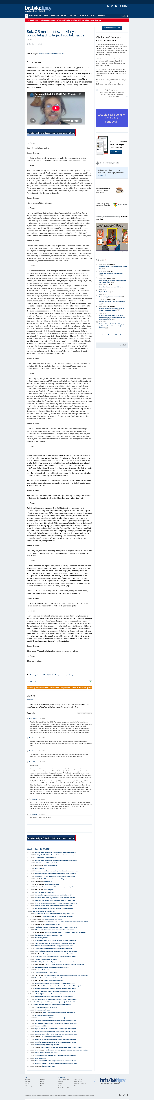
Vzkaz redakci (78, 1081)
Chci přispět (116, 152)
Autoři (93, 16)
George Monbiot (39, 1050)
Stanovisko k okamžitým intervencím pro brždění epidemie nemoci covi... (56, 871)
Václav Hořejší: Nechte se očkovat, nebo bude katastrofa (51, 994)
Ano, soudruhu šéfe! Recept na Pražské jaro (112, 302)
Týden (104, 335)
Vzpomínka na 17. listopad (53, 924)
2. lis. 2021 (42, 738)
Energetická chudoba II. (52, 884)
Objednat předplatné (112, 28)
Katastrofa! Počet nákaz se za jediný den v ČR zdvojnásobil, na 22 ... (55, 914)
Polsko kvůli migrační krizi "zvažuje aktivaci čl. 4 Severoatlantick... (54, 997)
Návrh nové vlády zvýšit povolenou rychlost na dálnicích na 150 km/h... (62, 1047)
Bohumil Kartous (39, 919)
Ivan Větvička (111, 306)
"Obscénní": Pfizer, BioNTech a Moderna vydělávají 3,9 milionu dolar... (55, 900)
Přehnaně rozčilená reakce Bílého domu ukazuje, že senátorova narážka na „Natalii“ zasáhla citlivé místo (112, 317)
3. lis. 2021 (42, 719)
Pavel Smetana (39, 964)
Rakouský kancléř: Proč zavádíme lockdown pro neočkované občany (55, 988)
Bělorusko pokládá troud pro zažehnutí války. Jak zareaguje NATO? (55, 983)
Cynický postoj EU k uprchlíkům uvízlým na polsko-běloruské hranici (55, 1042)
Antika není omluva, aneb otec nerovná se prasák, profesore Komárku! (111, 309)
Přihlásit (125, 6)
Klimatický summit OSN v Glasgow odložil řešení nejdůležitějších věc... (56, 1021)
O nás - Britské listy (63, 1079)
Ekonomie (27, 1081)
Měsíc (110, 335)
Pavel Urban (33, 719)
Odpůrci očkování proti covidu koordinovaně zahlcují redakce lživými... (56, 1029)
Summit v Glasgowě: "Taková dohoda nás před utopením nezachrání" (55, 991)
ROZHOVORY (55, 16)
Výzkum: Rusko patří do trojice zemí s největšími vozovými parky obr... (56, 1055)
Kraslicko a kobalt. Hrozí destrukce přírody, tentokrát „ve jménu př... (65, 964)
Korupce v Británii (40, 1058)
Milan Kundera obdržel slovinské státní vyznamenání (59, 1013)
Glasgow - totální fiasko (42, 1026)
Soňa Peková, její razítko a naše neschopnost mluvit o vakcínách (112, 281)
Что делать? (47, 882)
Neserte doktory (40, 868)
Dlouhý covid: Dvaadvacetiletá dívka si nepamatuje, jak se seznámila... (56, 873)
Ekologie (71, 675)
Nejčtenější (100, 260)
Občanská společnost (31, 1086)
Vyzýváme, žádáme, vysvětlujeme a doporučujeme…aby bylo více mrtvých (66, 975)
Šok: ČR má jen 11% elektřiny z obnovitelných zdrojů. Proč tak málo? (54, 1002)
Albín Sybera (38, 1013)
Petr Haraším (33, 738)
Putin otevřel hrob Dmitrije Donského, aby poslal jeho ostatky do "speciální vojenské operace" (111, 326)
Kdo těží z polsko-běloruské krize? (45, 892)
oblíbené (89, 713)
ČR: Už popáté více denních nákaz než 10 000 (48, 935)
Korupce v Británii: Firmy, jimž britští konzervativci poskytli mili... (54, 948)
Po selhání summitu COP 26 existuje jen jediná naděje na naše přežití (55, 940)
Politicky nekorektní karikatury (112, 217)
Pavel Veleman (111, 264)
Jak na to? (102, 175)
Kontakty (60, 1081)
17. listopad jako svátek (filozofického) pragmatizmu (57, 916)
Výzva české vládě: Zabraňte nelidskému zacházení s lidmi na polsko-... (56, 956)
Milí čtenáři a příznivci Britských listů (44, 911)
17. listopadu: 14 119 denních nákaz (45, 858)
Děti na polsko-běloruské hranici (44, 1015)
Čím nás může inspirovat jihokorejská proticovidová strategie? (53, 895)
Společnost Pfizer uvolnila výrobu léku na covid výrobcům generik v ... (55, 898)
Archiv (46, 16)
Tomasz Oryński (39, 932)
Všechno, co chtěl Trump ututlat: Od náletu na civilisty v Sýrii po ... (54, 906)
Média (42, 1084)
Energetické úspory (61, 675)
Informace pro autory (80, 1084)
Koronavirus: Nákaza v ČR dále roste (46, 972)
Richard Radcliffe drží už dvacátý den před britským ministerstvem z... (56, 1034)
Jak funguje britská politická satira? (51, 1037)
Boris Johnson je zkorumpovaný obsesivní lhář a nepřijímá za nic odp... (56, 1031)
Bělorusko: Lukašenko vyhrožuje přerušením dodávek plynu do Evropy (56, 1063)
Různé (42, 1086)
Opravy (60, 1084)
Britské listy (39, 9)
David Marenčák (40, 884)
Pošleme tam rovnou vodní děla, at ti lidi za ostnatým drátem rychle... (55, 1018)
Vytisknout (33, 682)
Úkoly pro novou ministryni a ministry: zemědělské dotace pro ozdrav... (56, 903)
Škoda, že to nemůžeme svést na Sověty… (112, 274)
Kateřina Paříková (40, 922)
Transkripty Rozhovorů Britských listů (41, 675)
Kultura (27, 1084)
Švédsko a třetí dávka (48, 1066)
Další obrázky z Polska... (42, 938)
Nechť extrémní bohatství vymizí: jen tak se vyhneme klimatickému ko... (66, 1050)
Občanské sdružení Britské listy (45, 1095)
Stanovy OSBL (78, 1079)
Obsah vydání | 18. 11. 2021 (38, 848)
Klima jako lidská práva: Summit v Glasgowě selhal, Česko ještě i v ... (63, 986)
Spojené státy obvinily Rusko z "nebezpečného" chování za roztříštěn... (56, 951)
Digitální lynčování (106, 292)
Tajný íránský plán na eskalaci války (111, 297)
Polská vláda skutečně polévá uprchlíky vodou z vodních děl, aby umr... (56, 927)
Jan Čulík (37, 879)
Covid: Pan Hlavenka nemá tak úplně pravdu (54, 879)
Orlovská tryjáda (49, 890)
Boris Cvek (38, 916)
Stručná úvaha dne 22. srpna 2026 (111, 287)
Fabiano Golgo (111, 278)
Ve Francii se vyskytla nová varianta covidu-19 (49, 978)
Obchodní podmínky (64, 1088)
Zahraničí (27, 1079)
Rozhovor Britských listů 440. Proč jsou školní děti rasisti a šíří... (53, 1004)
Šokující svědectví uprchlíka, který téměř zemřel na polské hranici (54, 930)
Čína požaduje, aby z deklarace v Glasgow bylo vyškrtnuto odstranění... (56, 1023)
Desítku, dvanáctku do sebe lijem (53, 980)
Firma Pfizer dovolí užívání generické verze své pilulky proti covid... (55, 943)
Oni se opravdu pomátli (50, 865)
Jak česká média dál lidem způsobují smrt (47, 863)
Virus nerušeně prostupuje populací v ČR (47, 1045)
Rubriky (73, 16)
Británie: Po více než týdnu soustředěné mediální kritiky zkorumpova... (56, 1039)
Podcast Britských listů (109, 163)
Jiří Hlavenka (39, 882)
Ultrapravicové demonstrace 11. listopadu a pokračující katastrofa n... (66, 932)
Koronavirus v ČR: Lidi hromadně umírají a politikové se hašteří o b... (55, 876)
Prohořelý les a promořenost (50, 970)
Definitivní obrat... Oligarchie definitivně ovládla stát (113, 267)
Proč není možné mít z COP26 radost (46, 959)
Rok (116, 335)
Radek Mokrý (39, 865)
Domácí (42, 1079)
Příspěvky (101, 16)
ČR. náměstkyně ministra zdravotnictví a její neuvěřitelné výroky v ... (55, 946)
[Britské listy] (51, 133)
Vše (121, 335)
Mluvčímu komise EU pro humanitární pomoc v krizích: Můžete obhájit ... (56, 999)
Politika (42, 1081)
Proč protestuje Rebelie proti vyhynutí (46, 1007)
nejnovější (81, 713)
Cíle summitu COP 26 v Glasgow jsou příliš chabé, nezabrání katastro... (56, 1061)
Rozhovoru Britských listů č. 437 (51, 53)
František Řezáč (40, 924)
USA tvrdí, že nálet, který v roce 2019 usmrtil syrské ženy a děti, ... (54, 908)
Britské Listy (113, 1081)
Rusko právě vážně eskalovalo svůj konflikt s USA (58, 954)
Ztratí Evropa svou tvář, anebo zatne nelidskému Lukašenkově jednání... (67, 922)
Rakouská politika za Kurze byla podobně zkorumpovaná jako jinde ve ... (56, 962)
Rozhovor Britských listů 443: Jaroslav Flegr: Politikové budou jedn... (55, 852)
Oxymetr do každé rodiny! (42, 1010)
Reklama (60, 1086)
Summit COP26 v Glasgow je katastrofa (46, 1053)
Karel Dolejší (38, 954)
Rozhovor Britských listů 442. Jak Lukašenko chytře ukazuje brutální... (56, 860)
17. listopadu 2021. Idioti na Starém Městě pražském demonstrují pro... (55, 855)
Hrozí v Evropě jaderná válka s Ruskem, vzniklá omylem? (52, 967)
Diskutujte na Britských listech (54, 919)
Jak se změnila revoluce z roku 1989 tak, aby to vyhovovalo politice (55, 887)
